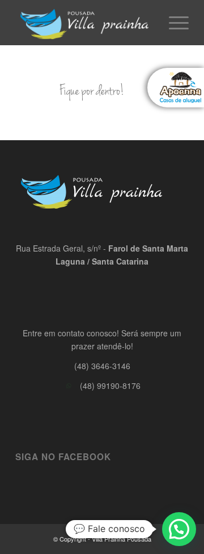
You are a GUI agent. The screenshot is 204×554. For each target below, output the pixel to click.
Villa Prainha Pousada (121, 538)
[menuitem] (173, 22)
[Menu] (173, 22)
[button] (179, 529)
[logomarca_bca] (84, 22)
